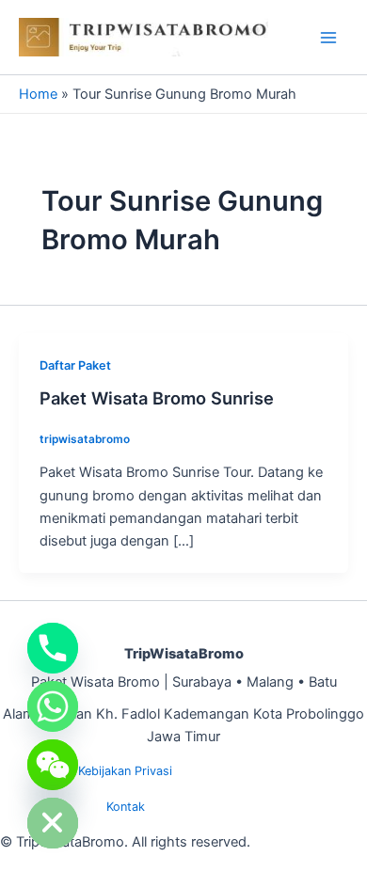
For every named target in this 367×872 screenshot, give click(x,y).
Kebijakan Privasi (125, 771)
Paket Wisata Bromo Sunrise (157, 398)
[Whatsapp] (52, 706)
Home (38, 94)
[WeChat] (52, 764)
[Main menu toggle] (328, 37)
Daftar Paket (75, 365)
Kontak (125, 807)
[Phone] (52, 648)
